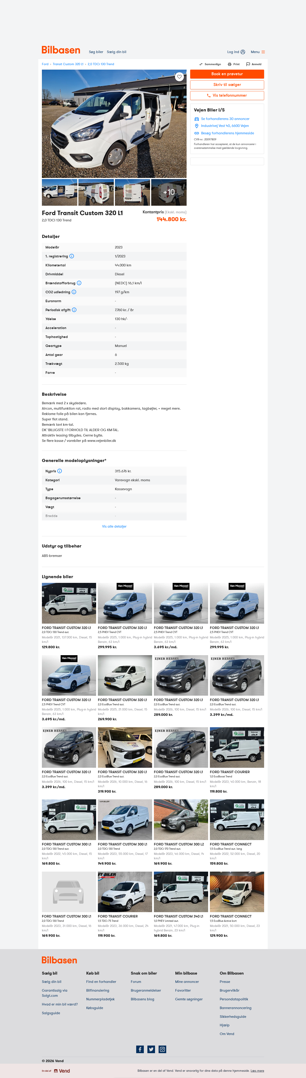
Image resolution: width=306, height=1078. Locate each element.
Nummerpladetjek (100, 999)
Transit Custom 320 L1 (68, 64)
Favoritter (183, 990)
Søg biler (96, 51)
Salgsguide (51, 1013)
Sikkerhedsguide (233, 1016)
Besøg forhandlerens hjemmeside (227, 133)
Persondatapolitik (234, 999)
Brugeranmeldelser (146, 990)
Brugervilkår (229, 990)
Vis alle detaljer (114, 526)
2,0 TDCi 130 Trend (101, 64)
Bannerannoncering (236, 1007)
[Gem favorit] (179, 76)
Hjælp (225, 1025)
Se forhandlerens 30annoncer (225, 118)
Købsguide (94, 1007)
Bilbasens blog (142, 999)
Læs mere (257, 1071)
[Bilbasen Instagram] (162, 1049)
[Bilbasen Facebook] (140, 1049)
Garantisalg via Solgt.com (54, 993)
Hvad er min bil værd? (60, 1004)
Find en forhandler (101, 981)
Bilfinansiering (97, 990)
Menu (255, 51)
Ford (45, 64)
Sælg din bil (116, 51)
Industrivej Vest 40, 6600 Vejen (225, 125)
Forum (136, 981)
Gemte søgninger (189, 999)
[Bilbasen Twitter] (151, 1049)
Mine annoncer (187, 981)
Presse (225, 981)
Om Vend (227, 1033)
